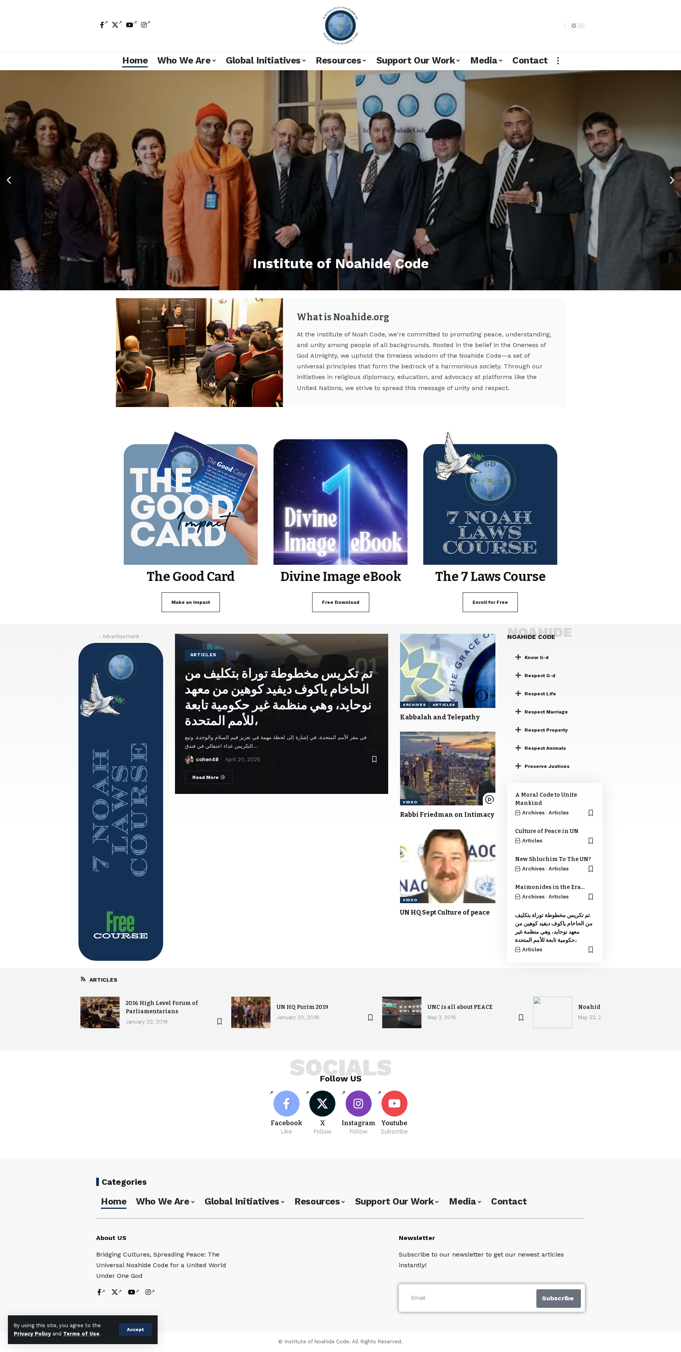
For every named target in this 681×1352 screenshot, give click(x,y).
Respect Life (540, 694)
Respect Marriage (546, 712)
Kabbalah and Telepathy (440, 717)
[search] (557, 26)
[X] (117, 25)
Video (410, 802)
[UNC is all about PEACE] (402, 1012)
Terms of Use (81, 1334)
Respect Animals (545, 748)
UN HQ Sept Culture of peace (445, 912)
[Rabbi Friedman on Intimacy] (447, 769)
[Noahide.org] (340, 25)
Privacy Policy (32, 1334)
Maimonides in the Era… (550, 887)
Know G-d (537, 657)
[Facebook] (104, 25)
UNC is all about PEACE (460, 1007)
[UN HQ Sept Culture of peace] (447, 866)
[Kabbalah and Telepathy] (447, 671)
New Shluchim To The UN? (553, 859)
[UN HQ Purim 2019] (251, 1012)
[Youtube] (394, 1113)
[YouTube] (131, 25)
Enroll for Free (490, 602)
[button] (9, 180)
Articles (203, 654)
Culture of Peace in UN (547, 831)
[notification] (545, 26)
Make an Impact (190, 602)
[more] (558, 60)
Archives (414, 704)
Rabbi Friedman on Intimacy (447, 814)
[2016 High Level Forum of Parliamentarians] (100, 1012)
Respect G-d (540, 675)
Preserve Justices (547, 766)
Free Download (340, 602)
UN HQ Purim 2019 (302, 1007)
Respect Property (546, 730)
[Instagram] (146, 25)
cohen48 (207, 759)
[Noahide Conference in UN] (552, 1012)
